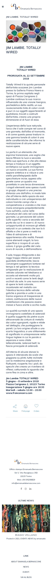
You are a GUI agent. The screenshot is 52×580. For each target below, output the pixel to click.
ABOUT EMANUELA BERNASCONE (26, 561)
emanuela (14, 58)
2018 (32, 55)
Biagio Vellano (26, 534)
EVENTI (40, 55)
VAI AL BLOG (26, 577)
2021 (17, 539)
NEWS (31, 539)
